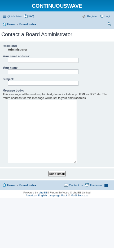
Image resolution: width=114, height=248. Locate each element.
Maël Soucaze (79, 195)
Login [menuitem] (107, 16)
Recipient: (10, 45)
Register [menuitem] (92, 16)
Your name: (11, 67)
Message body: (13, 90)
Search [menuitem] (109, 25)
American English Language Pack (46, 195)
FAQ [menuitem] (31, 16)
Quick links (14, 16)
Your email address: (16, 56)
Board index (27, 185)
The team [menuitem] (96, 185)
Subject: (8, 79)
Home (11, 185)
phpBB (43, 192)
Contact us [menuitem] (76, 185)
